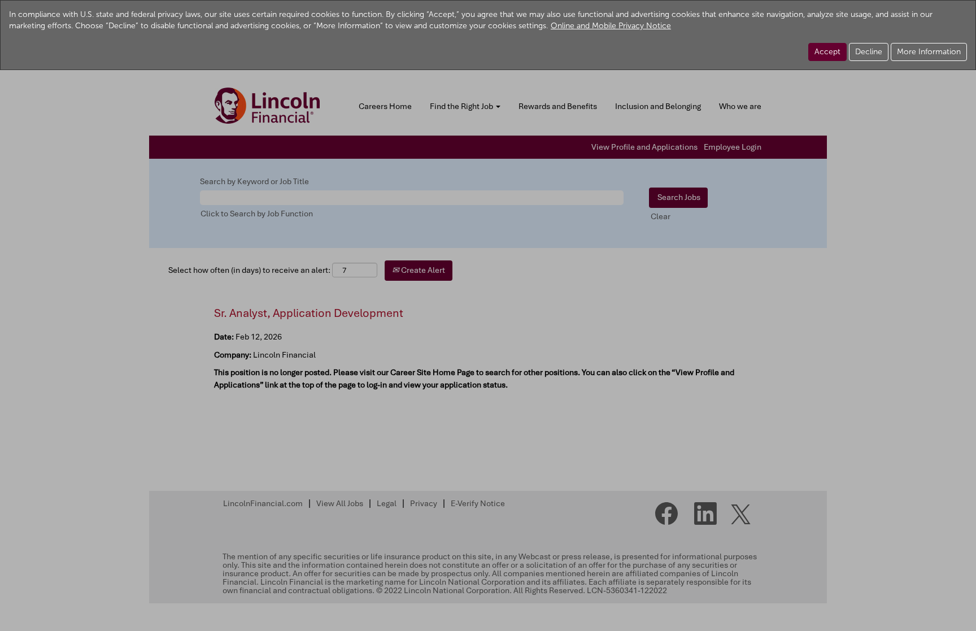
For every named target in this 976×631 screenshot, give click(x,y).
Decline (868, 51)
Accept (827, 51)
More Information (929, 51)
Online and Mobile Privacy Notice (611, 26)
